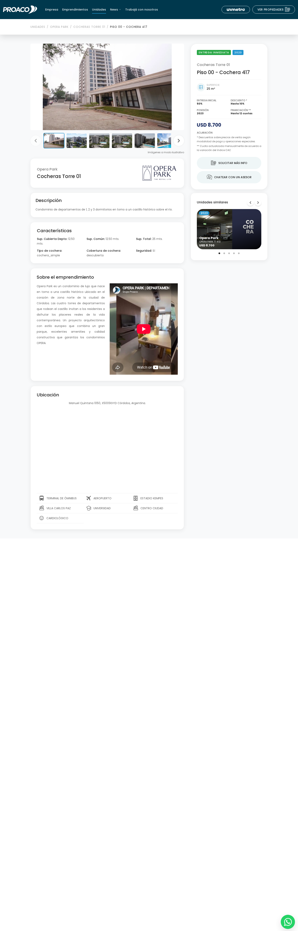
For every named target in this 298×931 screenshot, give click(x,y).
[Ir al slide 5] (239, 253)
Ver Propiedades (273, 9)
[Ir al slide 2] (224, 253)
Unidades (99, 10)
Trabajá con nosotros (141, 10)
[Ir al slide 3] (229, 253)
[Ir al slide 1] (219, 253)
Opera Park (59, 27)
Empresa (51, 10)
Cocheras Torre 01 (89, 27)
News (114, 10)
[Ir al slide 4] (234, 253)
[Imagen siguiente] (179, 140)
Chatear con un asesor (229, 177)
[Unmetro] (236, 9)
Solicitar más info (229, 163)
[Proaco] (20, 9)
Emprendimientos (75, 10)
